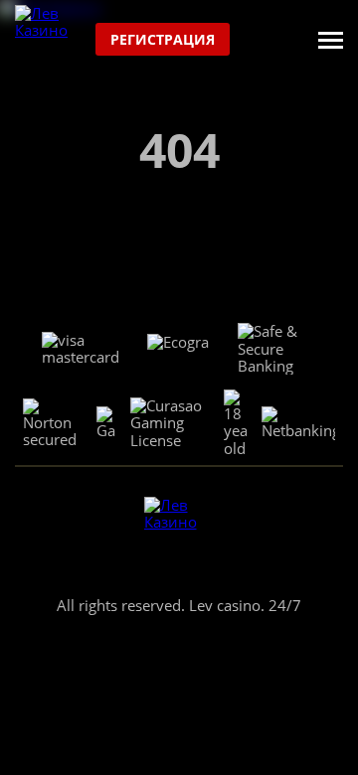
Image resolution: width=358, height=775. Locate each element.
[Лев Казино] (50, 40)
